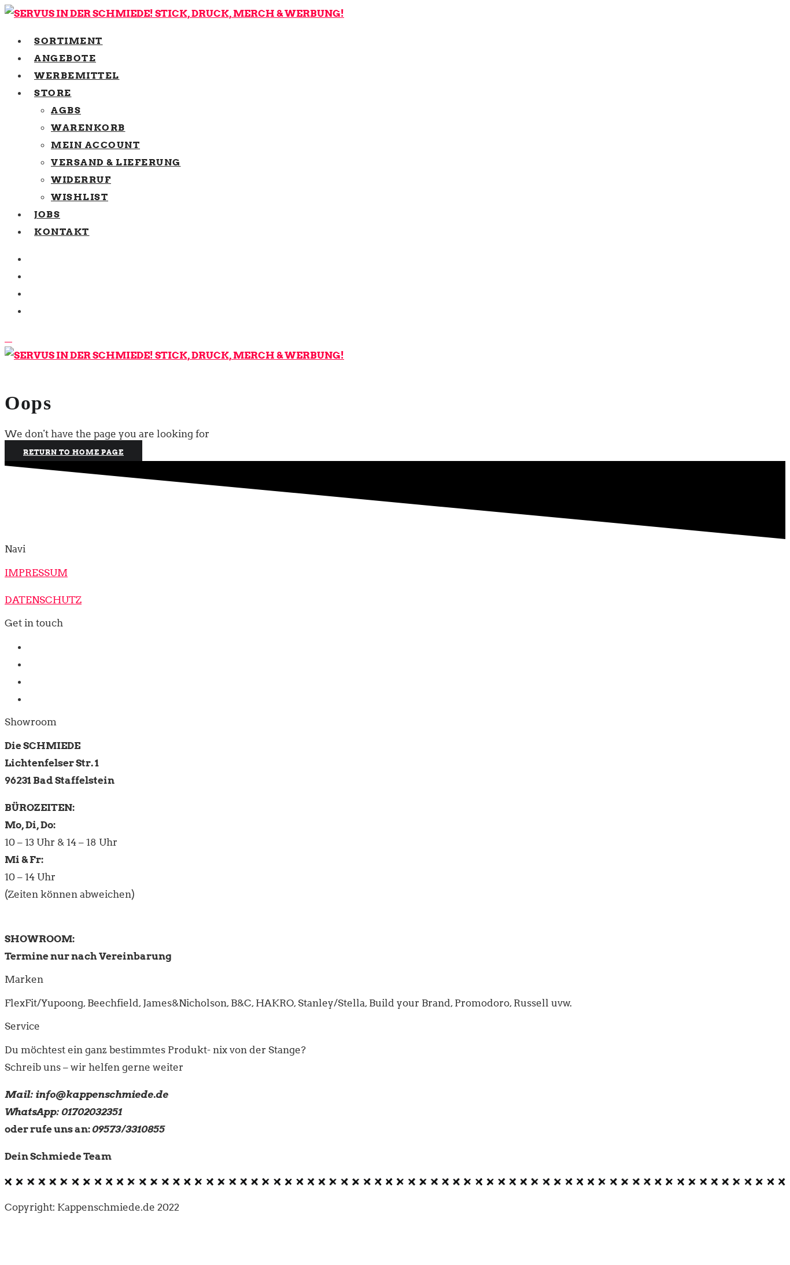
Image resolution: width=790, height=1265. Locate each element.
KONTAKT (62, 231)
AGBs (66, 110)
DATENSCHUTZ (43, 600)
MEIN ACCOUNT (95, 144)
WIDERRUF (81, 179)
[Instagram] (31, 310)
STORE (53, 92)
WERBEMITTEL (77, 75)
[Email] (31, 293)
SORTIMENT (68, 40)
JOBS (47, 214)
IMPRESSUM (36, 572)
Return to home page (73, 452)
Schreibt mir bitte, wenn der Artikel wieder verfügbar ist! (624, 1252)
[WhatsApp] (31, 276)
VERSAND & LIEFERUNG (116, 162)
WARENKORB (88, 127)
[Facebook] (31, 258)
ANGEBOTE (65, 58)
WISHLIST (79, 196)
